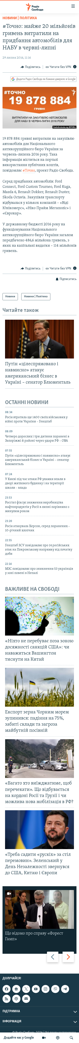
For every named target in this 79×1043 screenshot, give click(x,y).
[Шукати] (71, 1037)
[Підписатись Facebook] (7, 989)
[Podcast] (16, 999)
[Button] (30, 67)
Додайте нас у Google (19, 1037)
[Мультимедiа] (43, 1037)
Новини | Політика (20, 18)
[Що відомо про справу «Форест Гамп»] (39, 909)
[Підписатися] (26, 999)
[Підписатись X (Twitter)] (26, 989)
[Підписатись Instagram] (46, 989)
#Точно (29, 171)
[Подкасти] (57, 1037)
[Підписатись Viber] (55, 989)
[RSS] (7, 999)
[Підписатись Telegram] (65, 989)
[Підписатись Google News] (16, 989)
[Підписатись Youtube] (36, 989)
